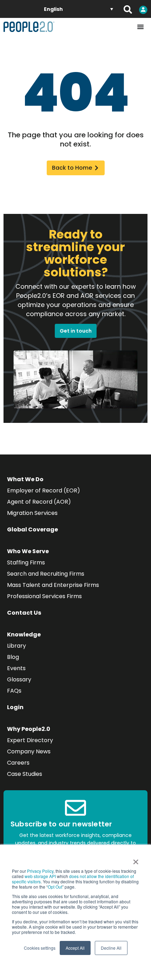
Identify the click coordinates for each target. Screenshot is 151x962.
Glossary (19, 679)
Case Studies (24, 774)
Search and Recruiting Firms (45, 574)
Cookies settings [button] (39, 948)
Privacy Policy (40, 871)
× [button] (136, 859)
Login (15, 707)
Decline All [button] (111, 948)
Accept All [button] (75, 948)
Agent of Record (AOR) (39, 502)
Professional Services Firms (44, 596)
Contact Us (24, 613)
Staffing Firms (26, 562)
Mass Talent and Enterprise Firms (53, 585)
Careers (18, 763)
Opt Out (55, 887)
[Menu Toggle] (140, 26)
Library (16, 646)
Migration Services (32, 513)
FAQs (14, 691)
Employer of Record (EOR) (43, 490)
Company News (29, 751)
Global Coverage (32, 529)
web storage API (41, 876)
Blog (13, 657)
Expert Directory (30, 740)
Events (16, 668)
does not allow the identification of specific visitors (73, 878)
